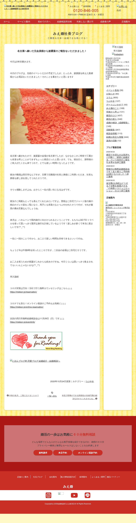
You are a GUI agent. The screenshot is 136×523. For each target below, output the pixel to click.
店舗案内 (126, 21)
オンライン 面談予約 (132, 292)
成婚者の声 (105, 21)
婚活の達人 (111, 119)
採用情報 (87, 6)
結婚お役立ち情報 (114, 137)
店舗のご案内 (22, 476)
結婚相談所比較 (64, 21)
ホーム (7, 21)
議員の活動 (111, 140)
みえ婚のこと (112, 108)
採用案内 (83, 476)
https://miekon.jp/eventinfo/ (22, 321)
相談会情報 (111, 133)
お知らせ (110, 93)
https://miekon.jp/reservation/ (23, 291)
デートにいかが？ (114, 104)
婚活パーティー (113, 476)
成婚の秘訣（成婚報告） (118, 122)
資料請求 (132, 268)
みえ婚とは (74, 6)
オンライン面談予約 (87, 452)
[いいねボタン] (7, 370)
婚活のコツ (111, 115)
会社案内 (53, 476)
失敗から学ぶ (112, 111)
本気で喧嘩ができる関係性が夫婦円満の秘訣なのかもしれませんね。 (79, 397)
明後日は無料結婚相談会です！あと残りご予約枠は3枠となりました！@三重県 (118, 173)
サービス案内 (23, 21)
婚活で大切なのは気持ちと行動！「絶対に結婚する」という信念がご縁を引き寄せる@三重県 (118, 158)
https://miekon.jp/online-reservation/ (26, 306)
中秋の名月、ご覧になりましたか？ (24, 395)
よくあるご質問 (103, 6)
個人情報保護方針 (68, 476)
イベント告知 (112, 90)
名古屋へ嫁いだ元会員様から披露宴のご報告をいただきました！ (52, 51)
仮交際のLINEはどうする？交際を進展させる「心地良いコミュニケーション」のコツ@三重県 (118, 187)
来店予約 (132, 244)
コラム (109, 97)
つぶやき (89, 381)
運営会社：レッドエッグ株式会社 (118, 209)
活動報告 (110, 129)
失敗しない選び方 (85, 21)
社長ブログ (37, 476)
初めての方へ (44, 21)
